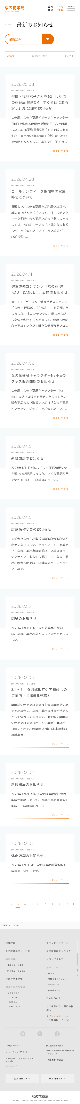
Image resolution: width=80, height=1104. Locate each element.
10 (66, 904)
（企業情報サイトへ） (58, 1018)
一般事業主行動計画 (54, 1060)
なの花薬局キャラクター (59, 951)
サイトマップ (11, 1066)
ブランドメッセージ (57, 942)
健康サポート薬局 (15, 965)
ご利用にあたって (13, 1045)
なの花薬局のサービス (18, 951)
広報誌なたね (54, 990)
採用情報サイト (57, 1078)
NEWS (10, 56)
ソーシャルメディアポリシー (17, 1052)
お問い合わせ (53, 998)
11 (74, 904)
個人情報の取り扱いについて (58, 1045)
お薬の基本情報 (14, 978)
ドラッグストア (55, 959)
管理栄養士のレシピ (57, 979)
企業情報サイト (22, 1078)
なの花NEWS (39, 56)
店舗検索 (10, 942)
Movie (51, 973)
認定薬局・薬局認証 (16, 971)
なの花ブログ (13, 992)
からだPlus (53, 984)
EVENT (69, 56)
